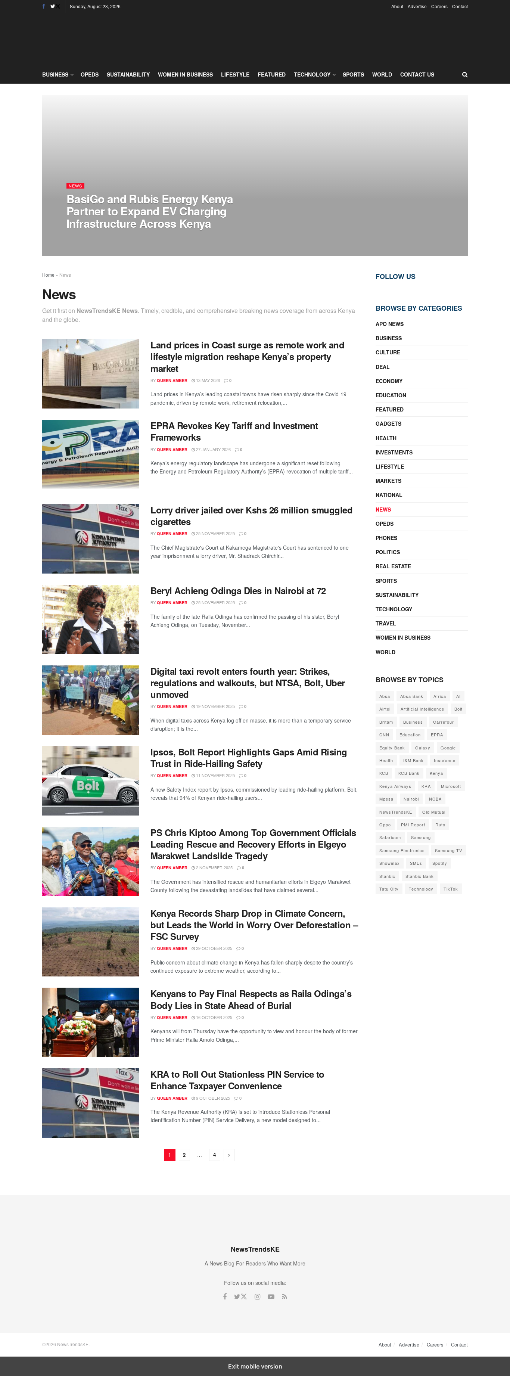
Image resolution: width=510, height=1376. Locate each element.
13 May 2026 (207, 380)
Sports (353, 74)
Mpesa (386, 799)
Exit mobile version (255, 1366)
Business (55, 74)
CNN (384, 734)
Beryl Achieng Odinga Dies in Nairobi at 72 (238, 590)
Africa (439, 696)
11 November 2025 (215, 775)
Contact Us (417, 74)
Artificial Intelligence (422, 709)
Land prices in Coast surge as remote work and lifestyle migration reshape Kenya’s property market (247, 356)
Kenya (436, 773)
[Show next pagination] (229, 1155)
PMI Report (413, 824)
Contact (460, 6)
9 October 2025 (212, 1098)
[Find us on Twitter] (55, 6)
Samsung (421, 837)
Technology (312, 74)
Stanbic (387, 876)
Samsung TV (448, 850)
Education (391, 395)
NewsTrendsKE (395, 812)
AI (458, 696)
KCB (383, 773)
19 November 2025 (215, 706)
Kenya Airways (395, 786)
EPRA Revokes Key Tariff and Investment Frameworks (234, 431)
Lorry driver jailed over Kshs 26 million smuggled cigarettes (251, 515)
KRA (426, 786)
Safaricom (390, 837)
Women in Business (185, 74)
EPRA (437, 734)
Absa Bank (411, 696)
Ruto (440, 824)
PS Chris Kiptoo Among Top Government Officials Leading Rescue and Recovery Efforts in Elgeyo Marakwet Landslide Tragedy (253, 844)
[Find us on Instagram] (257, 1297)
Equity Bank (392, 748)
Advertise (417, 6)
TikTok (451, 889)
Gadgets (388, 423)
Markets (388, 480)
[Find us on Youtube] (271, 1297)
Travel (386, 623)
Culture (388, 352)
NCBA (435, 799)
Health (386, 438)
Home (48, 274)
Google (448, 748)
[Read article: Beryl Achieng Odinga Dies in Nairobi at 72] (90, 619)
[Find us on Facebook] (43, 6)
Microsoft (451, 786)
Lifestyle (235, 74)
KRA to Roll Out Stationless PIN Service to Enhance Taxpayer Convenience (237, 1080)
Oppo (385, 824)
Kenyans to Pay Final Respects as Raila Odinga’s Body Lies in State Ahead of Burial (250, 999)
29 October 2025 (213, 948)
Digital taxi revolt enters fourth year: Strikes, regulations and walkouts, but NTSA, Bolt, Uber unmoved (247, 683)
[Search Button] (465, 74)
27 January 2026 (213, 449)
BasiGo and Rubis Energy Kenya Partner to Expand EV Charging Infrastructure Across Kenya (149, 210)
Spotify (439, 863)
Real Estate (393, 566)
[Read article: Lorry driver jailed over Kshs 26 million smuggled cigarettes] (90, 539)
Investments (394, 452)
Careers (439, 6)
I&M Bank (413, 760)
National (389, 494)
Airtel (385, 709)
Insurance (444, 760)
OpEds (90, 74)
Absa (384, 696)
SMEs (416, 863)
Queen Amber (88, 238)
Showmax (389, 863)
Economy (389, 381)
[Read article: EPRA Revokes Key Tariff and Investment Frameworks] (90, 454)
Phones (386, 537)
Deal (383, 366)
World (382, 74)
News (75, 186)
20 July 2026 (124, 238)
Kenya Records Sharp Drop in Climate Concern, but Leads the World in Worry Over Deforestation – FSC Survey (254, 924)
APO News (390, 323)
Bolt (458, 709)
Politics (388, 552)
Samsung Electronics (402, 850)
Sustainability (128, 74)
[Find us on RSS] (284, 1297)
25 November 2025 (215, 533)
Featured (272, 74)
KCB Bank (409, 773)
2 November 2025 (214, 867)
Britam (386, 722)
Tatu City (389, 889)
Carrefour (443, 722)
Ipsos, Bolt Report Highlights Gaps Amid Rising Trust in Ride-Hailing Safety (248, 757)
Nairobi (411, 799)
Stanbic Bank (419, 876)
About (397, 6)
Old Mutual (433, 812)
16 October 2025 (213, 1017)
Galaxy (422, 748)
